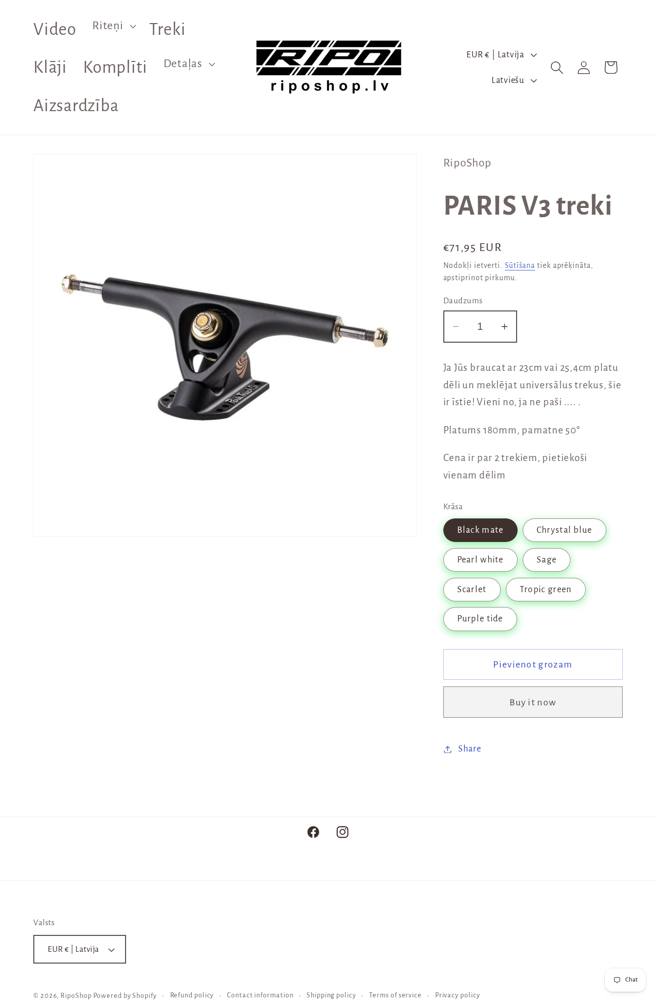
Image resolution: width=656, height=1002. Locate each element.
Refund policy (192, 995)
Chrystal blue (564, 530)
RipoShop (75, 995)
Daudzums (463, 300)
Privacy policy (457, 995)
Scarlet (472, 589)
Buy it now (532, 702)
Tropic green (546, 589)
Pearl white (480, 560)
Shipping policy (331, 995)
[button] (113, 25)
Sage (547, 560)
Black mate (480, 530)
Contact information (260, 995)
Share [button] (469, 749)
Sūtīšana (520, 266)
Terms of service (395, 995)
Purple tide (480, 619)
